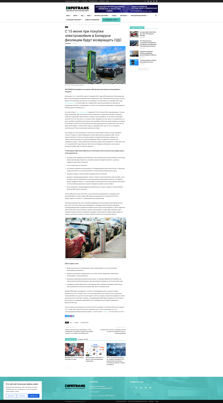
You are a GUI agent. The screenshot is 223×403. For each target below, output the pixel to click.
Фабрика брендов (80, 401)
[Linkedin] (151, 1)
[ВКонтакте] (66, 316)
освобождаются (70, 103)
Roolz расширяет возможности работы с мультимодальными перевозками (94, 359)
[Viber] (71, 316)
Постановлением (81, 112)
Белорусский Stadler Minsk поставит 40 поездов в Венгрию (148, 33)
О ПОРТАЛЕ (84, 1)
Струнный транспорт (73, 20)
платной (105, 311)
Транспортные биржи (138, 15)
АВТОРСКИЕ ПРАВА (121, 401)
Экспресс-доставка (101, 15)
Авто (68, 15)
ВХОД (107, 1)
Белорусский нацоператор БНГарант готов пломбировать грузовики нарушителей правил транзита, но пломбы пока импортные (79, 331)
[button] (156, 16)
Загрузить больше (143, 69)
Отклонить (22, 395)
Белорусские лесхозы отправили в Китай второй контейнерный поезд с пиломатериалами (113, 331)
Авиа (89, 15)
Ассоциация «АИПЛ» (110, 20)
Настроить (11, 395)
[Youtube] (156, 1)
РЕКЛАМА (151, 401)
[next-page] (69, 368)
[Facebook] (145, 1)
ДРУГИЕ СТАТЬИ (71, 339)
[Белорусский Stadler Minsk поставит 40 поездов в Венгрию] (134, 34)
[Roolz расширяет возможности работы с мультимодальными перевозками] (95, 349)
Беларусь (76, 322)
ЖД (82, 15)
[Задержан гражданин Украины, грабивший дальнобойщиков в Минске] (134, 54)
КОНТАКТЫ (102, 1)
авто (71, 322)
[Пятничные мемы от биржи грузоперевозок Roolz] (134, 62)
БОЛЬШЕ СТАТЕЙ (83, 339)
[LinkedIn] (68, 316)
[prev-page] (66, 368)
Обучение (123, 15)
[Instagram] (148, 1)
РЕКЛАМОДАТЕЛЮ (93, 1)
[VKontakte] (154, 1)
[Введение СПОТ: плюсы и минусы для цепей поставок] (74, 349)
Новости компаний (92, 20)
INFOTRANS (68, 43)
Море (75, 15)
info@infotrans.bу (110, 395)
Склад (114, 15)
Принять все (33, 395)
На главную (68, 24)
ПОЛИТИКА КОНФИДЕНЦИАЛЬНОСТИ (137, 401)
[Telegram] (73, 316)
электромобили (84, 322)
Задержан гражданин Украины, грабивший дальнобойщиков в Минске (148, 53)
